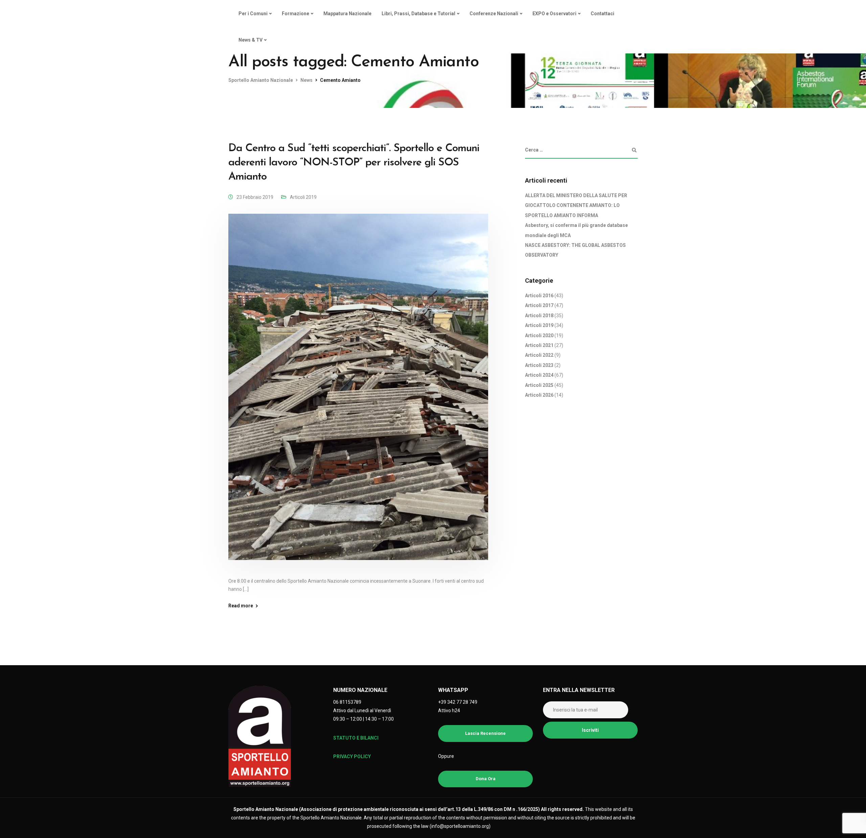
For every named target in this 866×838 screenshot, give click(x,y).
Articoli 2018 (539, 315)
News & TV (250, 40)
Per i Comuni (253, 13)
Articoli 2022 (539, 355)
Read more (240, 605)
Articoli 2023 (539, 365)
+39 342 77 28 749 (457, 702)
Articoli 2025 (539, 385)
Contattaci (602, 13)
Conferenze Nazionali (494, 13)
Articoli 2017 (539, 305)
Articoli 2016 (539, 295)
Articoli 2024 (539, 375)
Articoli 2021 (539, 345)
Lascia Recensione (485, 733)
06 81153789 (347, 702)
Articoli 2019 (303, 197)
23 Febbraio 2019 (254, 197)
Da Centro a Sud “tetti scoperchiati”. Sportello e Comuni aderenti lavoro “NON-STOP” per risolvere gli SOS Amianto (353, 162)
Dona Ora (486, 778)
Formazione (295, 13)
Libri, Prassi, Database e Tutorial (418, 13)
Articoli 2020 (539, 335)
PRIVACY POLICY (352, 756)
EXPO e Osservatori (554, 13)
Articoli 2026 (539, 395)
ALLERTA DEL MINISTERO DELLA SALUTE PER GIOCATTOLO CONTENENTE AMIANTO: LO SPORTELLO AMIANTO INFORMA (576, 205)
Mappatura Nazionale (347, 13)
